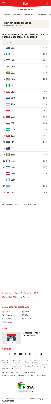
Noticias (7, 15)
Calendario (42, 15)
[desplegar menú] (3, 3)
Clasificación (29, 15)
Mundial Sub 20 (25, 9)
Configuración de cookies (26, 375)
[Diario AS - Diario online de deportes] (25, 3)
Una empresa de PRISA (25, 385)
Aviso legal (14, 372)
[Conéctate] (47, 3)
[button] (26, 391)
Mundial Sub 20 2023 (11, 297)
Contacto (5, 372)
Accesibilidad (41, 375)
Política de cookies (8, 375)
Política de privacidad (28, 372)
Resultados (17, 15)
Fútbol (17, 293)
